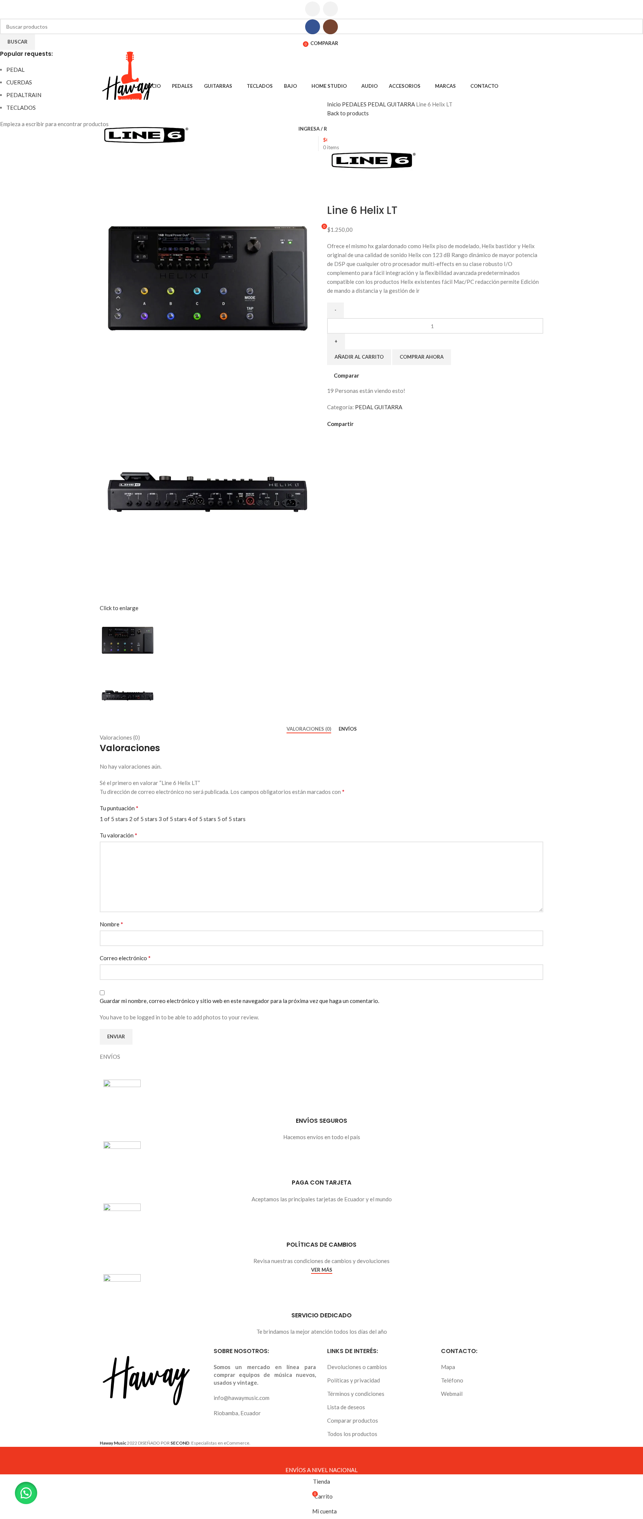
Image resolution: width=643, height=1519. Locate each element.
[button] (26, 1493)
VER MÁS (321, 1270)
